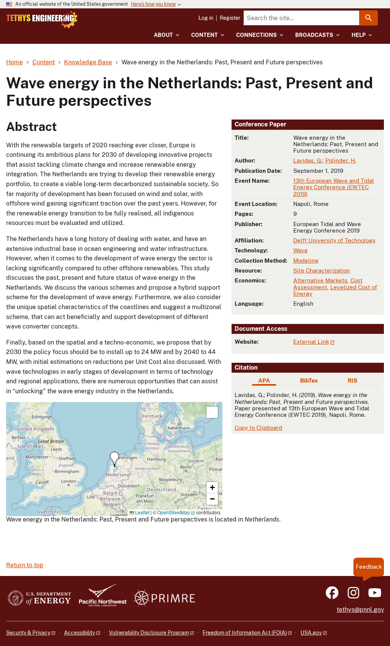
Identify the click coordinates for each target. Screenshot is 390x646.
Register (230, 18)
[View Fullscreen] (212, 412)
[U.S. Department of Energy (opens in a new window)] (39, 599)
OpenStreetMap (173, 512)
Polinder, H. (340, 160)
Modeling (305, 260)
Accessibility (79, 633)
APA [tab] (264, 380)
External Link (311, 341)
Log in (205, 18)
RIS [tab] (352, 380)
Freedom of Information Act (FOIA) (245, 633)
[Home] (42, 19)
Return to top (24, 565)
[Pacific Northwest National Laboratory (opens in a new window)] (100, 599)
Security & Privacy (28, 633)
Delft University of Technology (334, 240)
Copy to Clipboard (258, 427)
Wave (300, 250)
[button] (114, 459)
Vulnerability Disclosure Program (149, 633)
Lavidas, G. (307, 160)
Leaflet (141, 512)
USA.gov (311, 633)
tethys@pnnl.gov (360, 609)
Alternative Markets (320, 280)
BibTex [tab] (309, 380)
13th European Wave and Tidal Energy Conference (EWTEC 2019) (333, 187)
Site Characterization (321, 270)
